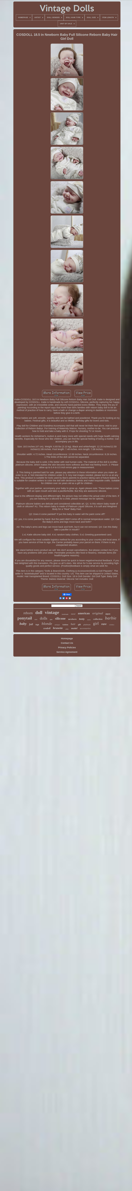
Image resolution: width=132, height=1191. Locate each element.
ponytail (24, 618)
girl (96, 623)
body (82, 619)
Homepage (67, 638)
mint (36, 619)
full (31, 624)
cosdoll (46, 628)
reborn (28, 613)
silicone (60, 618)
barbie (110, 618)
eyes (51, 619)
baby (23, 624)
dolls (43, 618)
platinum (86, 625)
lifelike (89, 619)
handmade (65, 614)
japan (108, 614)
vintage (52, 612)
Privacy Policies (67, 647)
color (67, 629)
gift (79, 624)
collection (97, 619)
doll (38, 612)
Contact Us (67, 643)
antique (57, 625)
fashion (65, 625)
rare (104, 624)
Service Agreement (66, 652)
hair (73, 624)
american (84, 613)
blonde (47, 624)
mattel (74, 628)
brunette (58, 628)
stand (73, 614)
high (37, 625)
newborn (72, 619)
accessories (85, 628)
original (97, 613)
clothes (111, 625)
